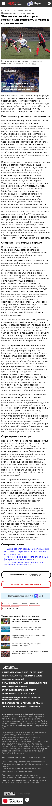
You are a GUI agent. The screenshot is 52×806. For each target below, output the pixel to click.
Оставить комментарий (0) (26, 584)
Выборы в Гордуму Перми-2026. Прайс (22, 703)
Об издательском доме (15, 672)
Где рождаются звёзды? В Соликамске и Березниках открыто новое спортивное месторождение (26, 551)
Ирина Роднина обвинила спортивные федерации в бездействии (26, 558)
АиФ (34, 64)
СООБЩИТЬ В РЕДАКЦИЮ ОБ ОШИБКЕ (21, 706)
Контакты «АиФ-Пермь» (14, 686)
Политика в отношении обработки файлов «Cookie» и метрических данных (22, 770)
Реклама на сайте (12, 676)
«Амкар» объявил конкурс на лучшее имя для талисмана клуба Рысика (30, 653)
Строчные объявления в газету (19, 690)
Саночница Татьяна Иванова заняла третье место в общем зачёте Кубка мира (29, 620)
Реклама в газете (33, 676)
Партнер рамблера (24, 793)
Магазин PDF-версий (13, 679)
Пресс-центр (36, 672)
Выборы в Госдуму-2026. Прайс (18, 694)
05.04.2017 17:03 (8, 10)
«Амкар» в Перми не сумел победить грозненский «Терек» (26, 645)
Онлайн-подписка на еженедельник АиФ (24, 683)
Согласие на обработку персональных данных (23, 762)
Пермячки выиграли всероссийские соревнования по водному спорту (26, 628)
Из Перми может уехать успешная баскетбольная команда (23, 563)
